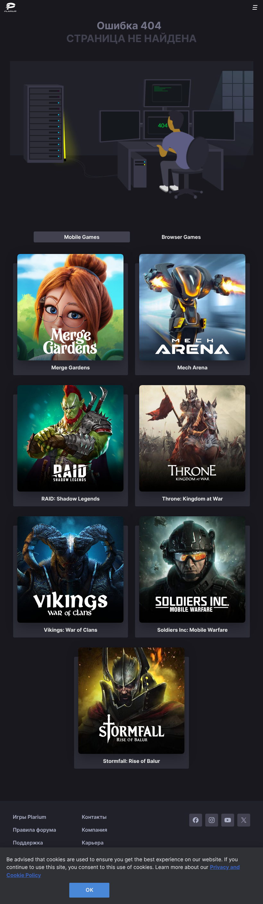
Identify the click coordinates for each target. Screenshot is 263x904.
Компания (94, 830)
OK (89, 890)
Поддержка (28, 842)
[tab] (82, 237)
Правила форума (34, 830)
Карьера (93, 842)
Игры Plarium (29, 817)
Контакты (94, 817)
